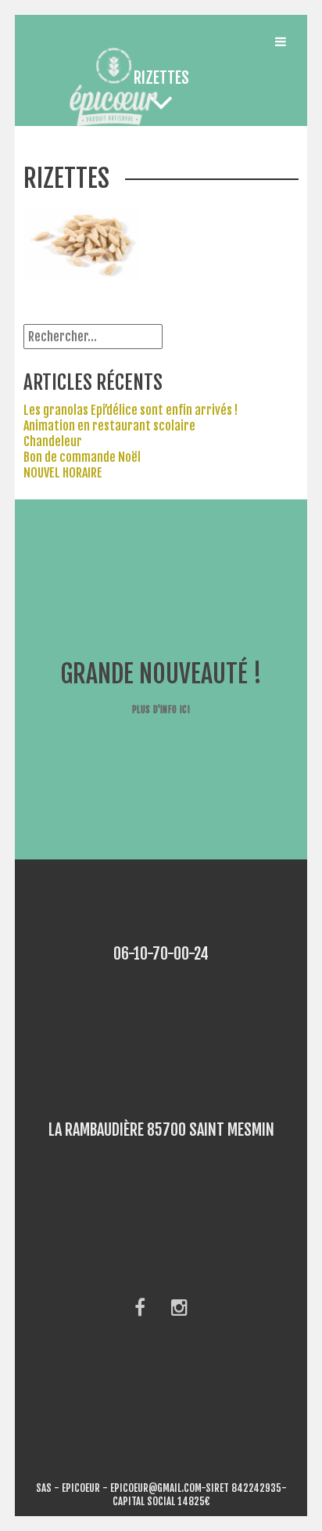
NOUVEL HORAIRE (62, 473)
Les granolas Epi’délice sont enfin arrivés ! (130, 410)
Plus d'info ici (161, 709)
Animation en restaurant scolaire (109, 426)
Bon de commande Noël (82, 457)
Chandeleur (52, 441)
